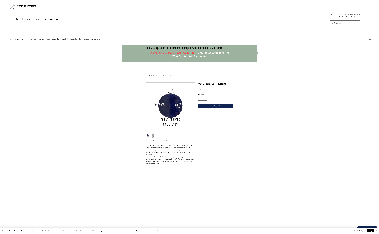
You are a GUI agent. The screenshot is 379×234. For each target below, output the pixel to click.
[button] (345, 10)
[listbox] (345, 10)
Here (219, 48)
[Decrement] (200, 99)
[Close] (376, 230)
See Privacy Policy (153, 231)
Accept (370, 231)
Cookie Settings (359, 231)
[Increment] (206, 99)
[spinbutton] (203, 99)
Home (148, 75)
